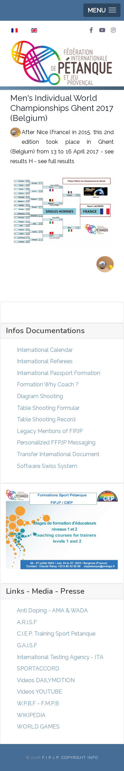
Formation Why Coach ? (48, 384)
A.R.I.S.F (27, 622)
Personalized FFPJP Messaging (56, 442)
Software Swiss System (47, 466)
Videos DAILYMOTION (46, 680)
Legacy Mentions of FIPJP (50, 431)
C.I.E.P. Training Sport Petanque (56, 633)
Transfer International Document (58, 454)
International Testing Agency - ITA (60, 657)
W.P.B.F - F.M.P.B (38, 703)
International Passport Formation (58, 373)
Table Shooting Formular (48, 408)
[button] (102, 10)
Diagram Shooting (40, 396)
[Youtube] (102, 30)
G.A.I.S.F (27, 645)
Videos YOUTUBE (39, 691)
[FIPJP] (62, 63)
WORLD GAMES (38, 726)
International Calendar (45, 350)
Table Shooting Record (46, 419)
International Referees (45, 361)
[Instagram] (113, 30)
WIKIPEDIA (31, 715)
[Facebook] (91, 30)
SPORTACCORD (38, 668)
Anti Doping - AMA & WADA (52, 610)
